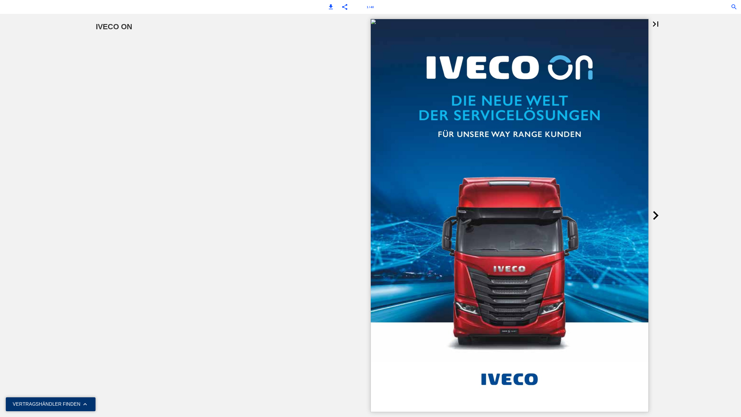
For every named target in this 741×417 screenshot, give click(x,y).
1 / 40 (370, 7)
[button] (331, 7)
